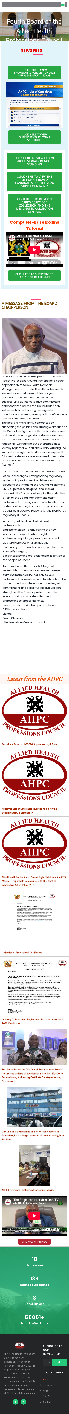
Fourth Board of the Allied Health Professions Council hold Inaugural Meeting (34, 36)
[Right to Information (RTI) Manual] (34, 866)
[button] (34, 26)
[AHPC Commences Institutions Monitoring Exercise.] (34, 1183)
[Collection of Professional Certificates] (34, 946)
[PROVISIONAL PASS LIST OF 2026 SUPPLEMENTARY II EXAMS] (34, 734)
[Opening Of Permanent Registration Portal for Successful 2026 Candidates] (34, 1012)
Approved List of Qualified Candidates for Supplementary (34, 775)
